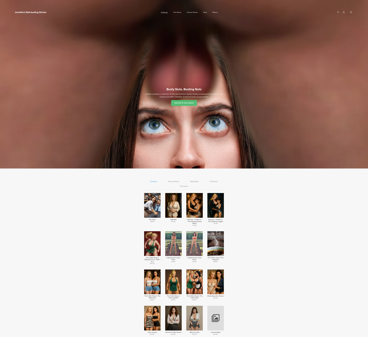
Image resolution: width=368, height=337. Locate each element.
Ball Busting (194, 181)
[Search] (338, 12)
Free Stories (177, 12)
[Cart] (352, 12)
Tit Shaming (214, 181)
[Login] (344, 12)
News (205, 12)
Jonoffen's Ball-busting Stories (30, 12)
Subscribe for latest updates (184, 103)
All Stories (164, 12)
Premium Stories (192, 12)
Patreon (215, 12)
